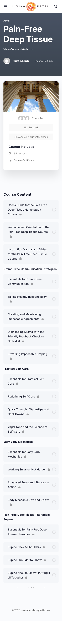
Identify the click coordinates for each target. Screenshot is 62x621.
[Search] (56, 6)
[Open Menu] (5, 6)
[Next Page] (44, 587)
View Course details (16, 49)
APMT (7, 20)
